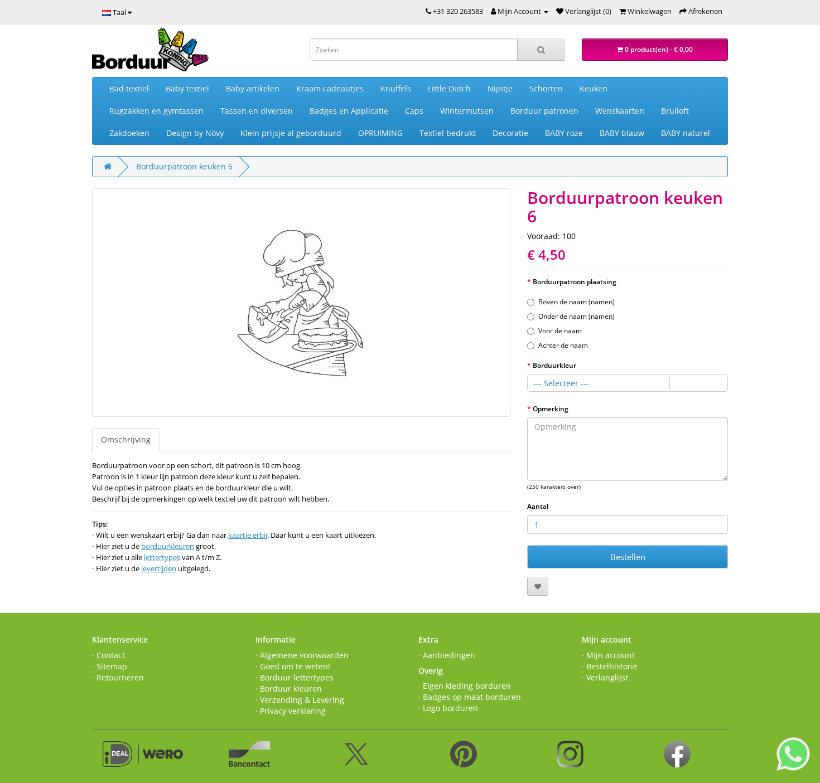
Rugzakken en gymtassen (156, 110)
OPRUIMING (380, 133)
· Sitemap (109, 666)
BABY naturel (685, 133)
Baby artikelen (252, 88)
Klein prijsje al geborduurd (290, 133)
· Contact (108, 655)
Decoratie (510, 133)
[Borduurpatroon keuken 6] (301, 302)
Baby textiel (187, 88)
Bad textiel (129, 88)
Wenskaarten (619, 110)
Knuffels (395, 88)
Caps (414, 110)
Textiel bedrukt (447, 133)
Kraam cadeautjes (330, 88)
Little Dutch (449, 88)
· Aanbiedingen (446, 655)
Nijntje (500, 88)
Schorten (546, 88)
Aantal (537, 506)
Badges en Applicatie (349, 110)
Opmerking (550, 409)
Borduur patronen (544, 110)
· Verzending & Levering (299, 699)
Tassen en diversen (256, 110)
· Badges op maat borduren (469, 697)
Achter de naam (563, 345)
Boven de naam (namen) (576, 302)
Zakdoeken (129, 133)
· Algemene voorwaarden (302, 655)
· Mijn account (608, 655)
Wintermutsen (467, 110)
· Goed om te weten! (292, 666)
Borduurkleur (554, 365)
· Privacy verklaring (290, 711)
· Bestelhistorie (610, 666)
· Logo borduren (448, 708)
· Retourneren (118, 677)
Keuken (593, 88)
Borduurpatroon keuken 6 (184, 166)
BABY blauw (622, 133)
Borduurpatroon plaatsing (574, 281)
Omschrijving (126, 439)
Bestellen (627, 556)
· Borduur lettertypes (294, 677)
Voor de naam (560, 330)
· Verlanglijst (605, 677)
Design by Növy (195, 133)
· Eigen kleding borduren (464, 685)
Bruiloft (675, 110)
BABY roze (564, 133)
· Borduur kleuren (288, 688)
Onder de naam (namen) (576, 316)
